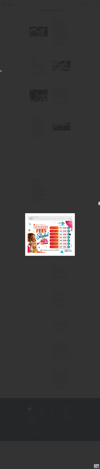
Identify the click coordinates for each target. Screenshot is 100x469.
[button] (70, 234)
